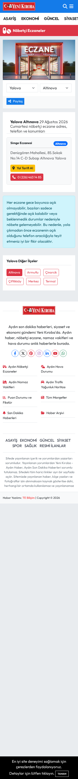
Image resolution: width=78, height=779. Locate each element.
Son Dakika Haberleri (13, 415)
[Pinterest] (31, 353)
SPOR (17, 445)
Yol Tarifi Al (25, 168)
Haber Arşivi (55, 413)
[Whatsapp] (63, 353)
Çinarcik (51, 272)
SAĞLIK (30, 445)
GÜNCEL (51, 18)
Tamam (62, 773)
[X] (23, 353)
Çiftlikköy (14, 281)
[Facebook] (15, 353)
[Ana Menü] (71, 6)
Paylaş (18, 101)
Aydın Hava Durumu (52, 369)
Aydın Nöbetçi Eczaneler (15, 369)
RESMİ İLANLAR (53, 445)
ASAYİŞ (9, 18)
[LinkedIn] (47, 353)
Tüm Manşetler (56, 397)
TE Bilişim (29, 497)
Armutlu (33, 272)
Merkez (33, 281)
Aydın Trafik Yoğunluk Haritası (53, 384)
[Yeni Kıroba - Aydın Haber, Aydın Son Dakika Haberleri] (19, 6)
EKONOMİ (30, 18)
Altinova (14, 272)
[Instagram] (39, 353)
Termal (50, 281)
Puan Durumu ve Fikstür (17, 399)
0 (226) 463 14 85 (29, 177)
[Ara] (65, 6)
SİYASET (64, 440)
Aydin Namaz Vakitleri (15, 384)
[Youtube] (55, 353)
